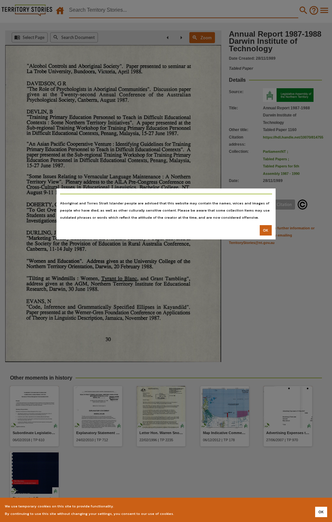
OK (265, 230)
